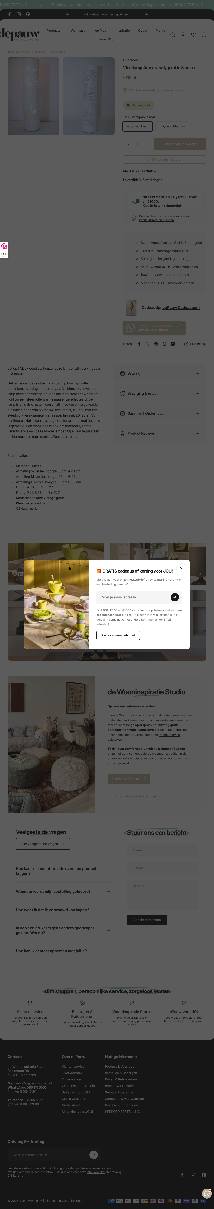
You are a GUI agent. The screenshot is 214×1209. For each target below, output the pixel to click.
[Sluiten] (181, 568)
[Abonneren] (175, 597)
